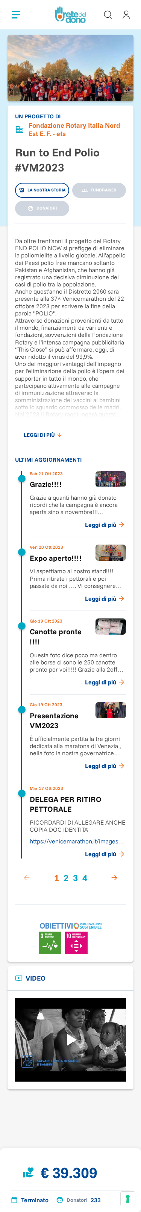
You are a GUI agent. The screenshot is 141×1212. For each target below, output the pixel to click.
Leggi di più (100, 524)
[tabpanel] (70, 560)
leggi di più (39, 435)
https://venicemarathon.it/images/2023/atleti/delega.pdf (77, 844)
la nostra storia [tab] (46, 190)
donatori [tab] (46, 208)
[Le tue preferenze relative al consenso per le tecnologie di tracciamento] (128, 1199)
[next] (114, 878)
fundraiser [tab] (104, 190)
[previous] (27, 878)
